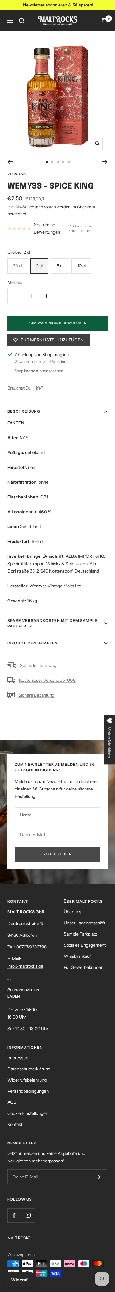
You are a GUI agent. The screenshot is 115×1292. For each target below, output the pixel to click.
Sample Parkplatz (80, 934)
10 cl (81, 266)
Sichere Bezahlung (36, 695)
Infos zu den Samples (32, 643)
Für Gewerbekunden (83, 967)
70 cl (17, 266)
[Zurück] (10, 162)
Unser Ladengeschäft (84, 923)
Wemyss (16, 174)
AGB (11, 1102)
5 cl (60, 266)
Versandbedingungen (28, 1091)
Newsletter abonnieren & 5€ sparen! (58, 5)
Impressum (18, 1058)
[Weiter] (105, 162)
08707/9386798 (31, 947)
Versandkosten (42, 206)
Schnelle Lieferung (38, 665)
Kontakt (14, 1124)
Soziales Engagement (85, 945)
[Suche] (22, 20)
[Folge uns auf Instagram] (28, 1215)
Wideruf (19, 1279)
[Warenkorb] (105, 20)
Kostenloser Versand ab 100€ (47, 680)
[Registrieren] (98, 1177)
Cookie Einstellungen (27, 1113)
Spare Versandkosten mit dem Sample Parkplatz (52, 623)
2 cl (39, 266)
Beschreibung (23, 411)
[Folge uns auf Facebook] (14, 1215)
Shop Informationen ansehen (39, 371)
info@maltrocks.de (25, 966)
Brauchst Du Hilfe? (25, 388)
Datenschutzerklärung (28, 1069)
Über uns (72, 912)
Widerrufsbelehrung (27, 1080)
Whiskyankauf (77, 956)
